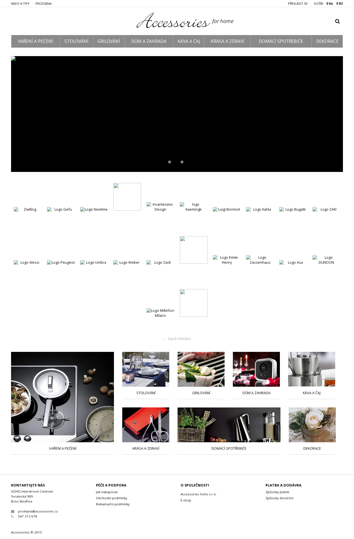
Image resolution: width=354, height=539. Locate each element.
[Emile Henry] (226, 269)
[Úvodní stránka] (177, 26)
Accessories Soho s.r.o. (199, 494)
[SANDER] (193, 303)
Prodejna (43, 4)
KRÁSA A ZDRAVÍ (227, 41)
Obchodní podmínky (111, 498)
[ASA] (177, 114)
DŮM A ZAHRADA (148, 41)
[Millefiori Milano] (160, 322)
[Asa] (293, 274)
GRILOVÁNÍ (108, 41)
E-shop (186, 500)
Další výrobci (179, 339)
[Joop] (193, 250)
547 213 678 (27, 516)
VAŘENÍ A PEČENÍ (35, 41)
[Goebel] (127, 197)
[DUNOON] (326, 269)
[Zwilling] (27, 221)
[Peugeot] (60, 274)
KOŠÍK (328, 4)
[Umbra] (94, 274)
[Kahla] (260, 221)
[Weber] (127, 274)
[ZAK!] (326, 221)
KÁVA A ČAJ (189, 41)
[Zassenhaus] (260, 269)
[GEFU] (60, 221)
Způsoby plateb (277, 492)
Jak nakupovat (107, 492)
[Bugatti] (293, 221)
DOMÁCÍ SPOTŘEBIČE (281, 41)
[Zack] (160, 274)
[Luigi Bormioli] (226, 221)
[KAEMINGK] (193, 216)
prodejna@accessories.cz (38, 511)
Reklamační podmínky (113, 504)
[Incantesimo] (160, 216)
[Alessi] (27, 274)
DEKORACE (327, 41)
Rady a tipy (20, 4)
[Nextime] (94, 221)
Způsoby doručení (279, 498)
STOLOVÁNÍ (76, 41)
